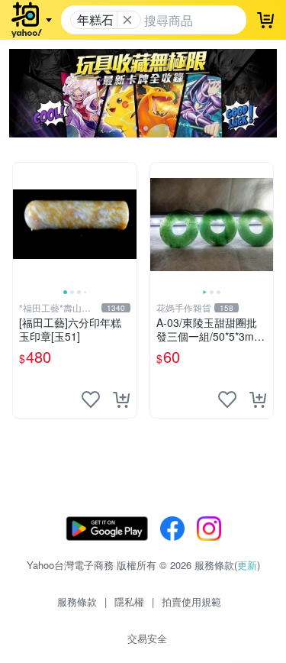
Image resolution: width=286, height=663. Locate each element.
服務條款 (77, 601)
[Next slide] (127, 224)
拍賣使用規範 (191, 601)
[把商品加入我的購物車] (121, 399)
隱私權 (129, 601)
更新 (247, 565)
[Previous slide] (23, 224)
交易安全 (147, 638)
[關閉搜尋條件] (127, 20)
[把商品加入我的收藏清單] (91, 399)
